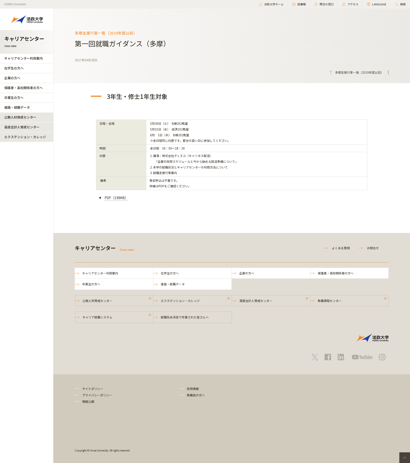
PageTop (404, 457)
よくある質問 (341, 248)
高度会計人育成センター (22, 127)
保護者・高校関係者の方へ (23, 87)
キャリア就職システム (97, 317)
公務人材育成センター (20, 117)
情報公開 (88, 401)
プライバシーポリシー (97, 395)
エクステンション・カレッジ (25, 137)
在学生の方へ (13, 68)
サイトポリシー (92, 389)
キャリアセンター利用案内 (23, 58)
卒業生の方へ (13, 97)
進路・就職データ (17, 107)
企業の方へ (12, 78)
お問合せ (373, 248)
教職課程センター (330, 301)
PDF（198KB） (116, 197)
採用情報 (193, 389)
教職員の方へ (196, 395)
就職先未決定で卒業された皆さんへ (185, 317)
